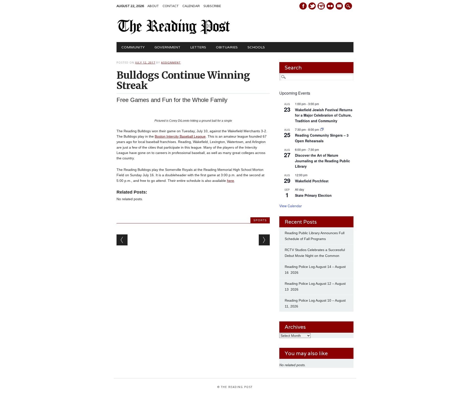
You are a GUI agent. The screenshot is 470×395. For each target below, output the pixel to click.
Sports (260, 220)
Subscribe (212, 6)
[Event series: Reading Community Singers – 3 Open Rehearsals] (322, 129)
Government (167, 47)
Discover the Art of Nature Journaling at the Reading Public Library (322, 161)
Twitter (312, 6)
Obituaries (227, 47)
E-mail (340, 6)
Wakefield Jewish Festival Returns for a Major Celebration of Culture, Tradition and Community (323, 115)
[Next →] (264, 239)
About (153, 6)
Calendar (191, 6)
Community (133, 47)
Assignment (171, 62)
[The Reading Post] (174, 33)
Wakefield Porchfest (312, 180)
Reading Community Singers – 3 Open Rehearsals (322, 138)
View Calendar (290, 205)
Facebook (303, 6)
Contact (171, 6)
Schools (256, 47)
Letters (198, 47)
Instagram (321, 6)
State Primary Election (313, 195)
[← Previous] (122, 239)
